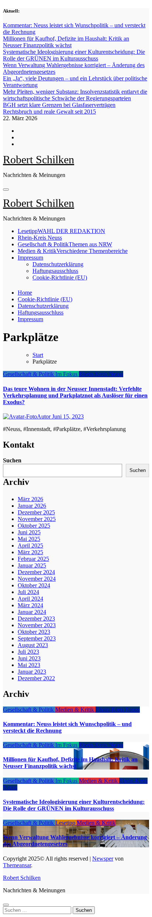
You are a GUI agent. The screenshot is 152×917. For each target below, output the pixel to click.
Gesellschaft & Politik (65, 244)
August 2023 (33, 645)
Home (25, 292)
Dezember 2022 (36, 678)
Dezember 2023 (36, 618)
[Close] (6, 905)
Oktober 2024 (34, 585)
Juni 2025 (29, 532)
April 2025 (30, 545)
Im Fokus (67, 374)
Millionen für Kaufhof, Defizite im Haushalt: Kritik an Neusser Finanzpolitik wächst (70, 762)
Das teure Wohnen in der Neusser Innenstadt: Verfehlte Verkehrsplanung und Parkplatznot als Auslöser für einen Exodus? (75, 395)
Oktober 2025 (34, 525)
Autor (44, 416)
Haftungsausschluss (55, 271)
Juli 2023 (28, 652)
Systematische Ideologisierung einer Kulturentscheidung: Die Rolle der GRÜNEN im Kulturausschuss (74, 805)
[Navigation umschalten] (6, 189)
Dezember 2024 (36, 572)
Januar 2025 (32, 565)
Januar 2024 (32, 612)
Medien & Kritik (73, 251)
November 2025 (37, 519)
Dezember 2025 (36, 512)
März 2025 (30, 552)
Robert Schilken (38, 159)
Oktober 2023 (34, 632)
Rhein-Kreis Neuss (40, 238)
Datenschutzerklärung (57, 264)
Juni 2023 (29, 658)
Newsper (102, 858)
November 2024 (37, 579)
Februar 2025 (33, 559)
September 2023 (37, 638)
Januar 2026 (32, 506)
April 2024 (30, 598)
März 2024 (30, 605)
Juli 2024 (28, 592)
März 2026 (30, 499)
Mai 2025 (29, 539)
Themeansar (17, 865)
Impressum (30, 257)
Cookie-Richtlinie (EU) (59, 277)
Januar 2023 (32, 671)
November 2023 (37, 625)
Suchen (12, 460)
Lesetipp (61, 231)
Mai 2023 (29, 665)
